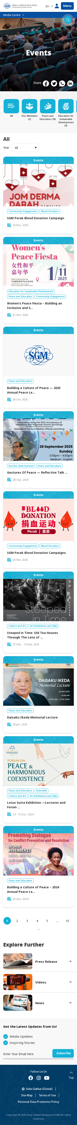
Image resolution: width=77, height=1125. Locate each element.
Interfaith (41, 790)
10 (67, 921)
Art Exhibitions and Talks (43, 626)
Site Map (27, 1095)
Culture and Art (17, 626)
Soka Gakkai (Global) (39, 1089)
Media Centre (12, 15)
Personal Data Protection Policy (38, 1102)
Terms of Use (47, 1095)
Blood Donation (50, 211)
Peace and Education (20, 296)
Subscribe (63, 1053)
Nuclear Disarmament (21, 466)
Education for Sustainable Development (31, 291)
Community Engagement (23, 211)
